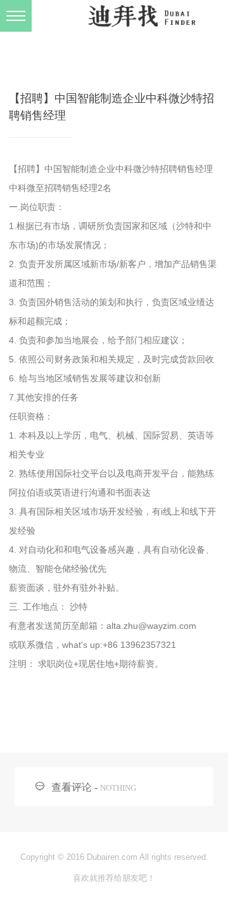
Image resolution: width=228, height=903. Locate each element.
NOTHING (118, 788)
